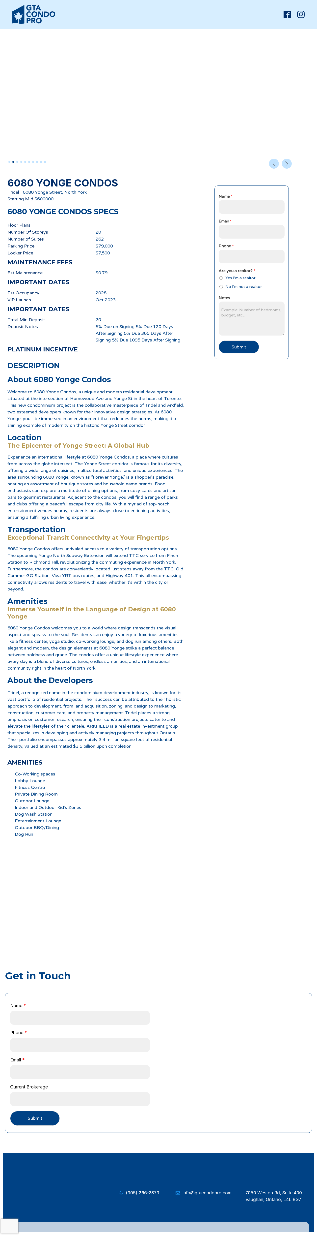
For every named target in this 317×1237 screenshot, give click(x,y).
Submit (239, 347)
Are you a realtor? (237, 270)
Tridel (13, 192)
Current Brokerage (29, 1086)
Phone (226, 246)
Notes (224, 297)
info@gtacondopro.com (207, 1192)
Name (226, 196)
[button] (9, 162)
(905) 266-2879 (142, 1192)
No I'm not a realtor (243, 286)
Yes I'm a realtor (240, 278)
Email (225, 221)
